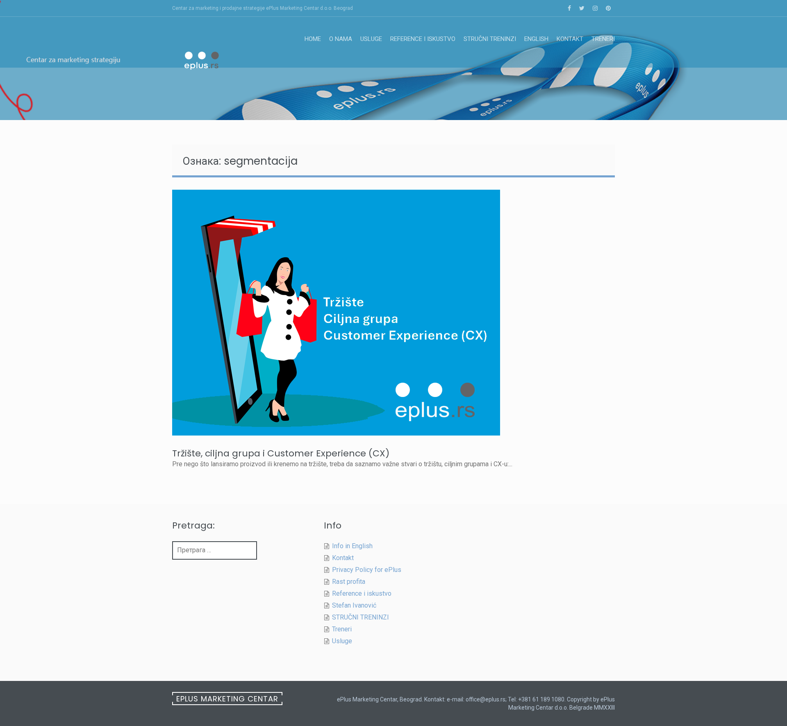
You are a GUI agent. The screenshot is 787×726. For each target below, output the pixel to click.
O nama (340, 39)
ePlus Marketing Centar (227, 699)
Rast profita (348, 581)
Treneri (603, 39)
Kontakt (570, 39)
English (536, 39)
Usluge (371, 39)
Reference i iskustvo (422, 39)
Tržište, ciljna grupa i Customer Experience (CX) (280, 453)
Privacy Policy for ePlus (366, 570)
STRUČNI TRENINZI (490, 39)
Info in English (352, 546)
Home (313, 39)
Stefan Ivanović (354, 605)
